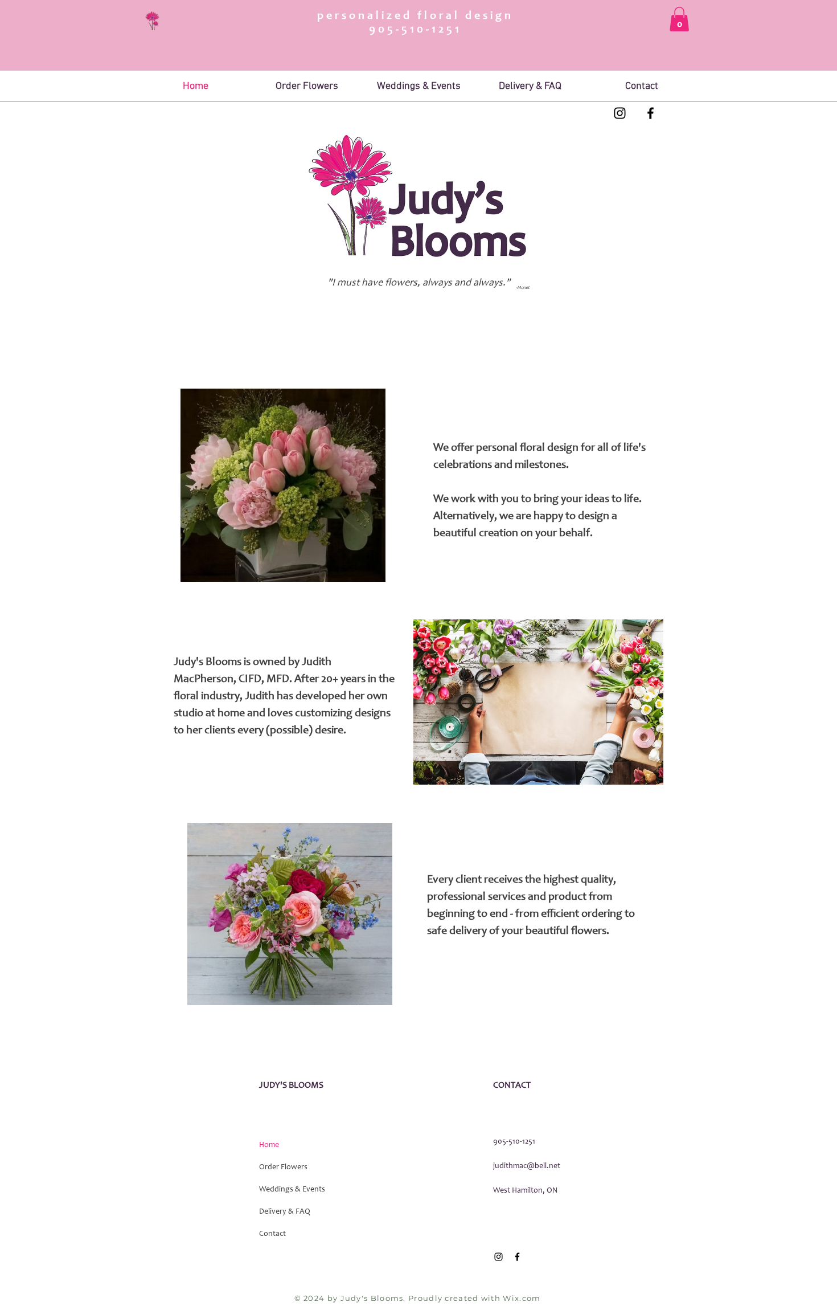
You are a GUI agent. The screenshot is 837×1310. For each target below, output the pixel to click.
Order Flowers (283, 1168)
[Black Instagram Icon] (619, 113)
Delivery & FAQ (284, 1212)
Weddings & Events (292, 1190)
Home (269, 1145)
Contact (272, 1234)
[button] (679, 19)
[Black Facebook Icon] (650, 113)
